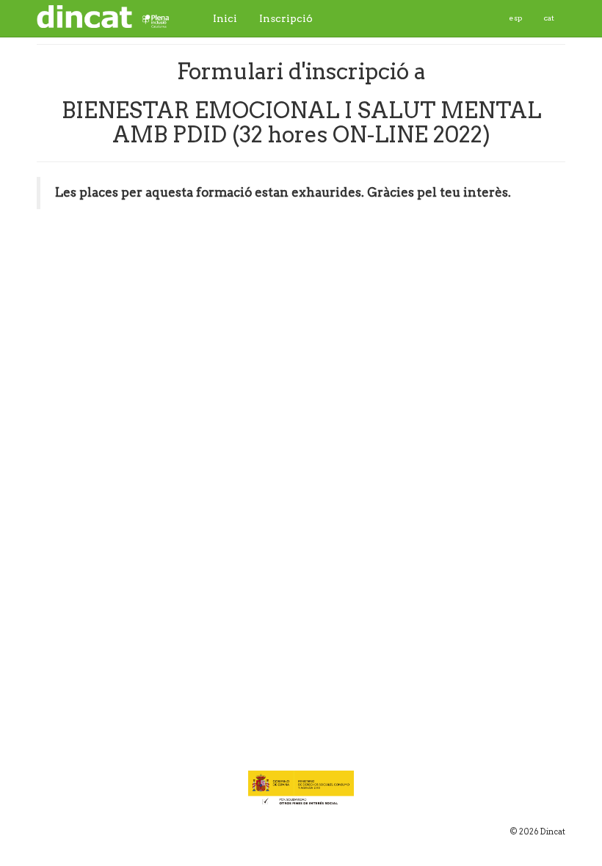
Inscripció (286, 18)
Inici (225, 18)
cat (549, 18)
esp (515, 18)
